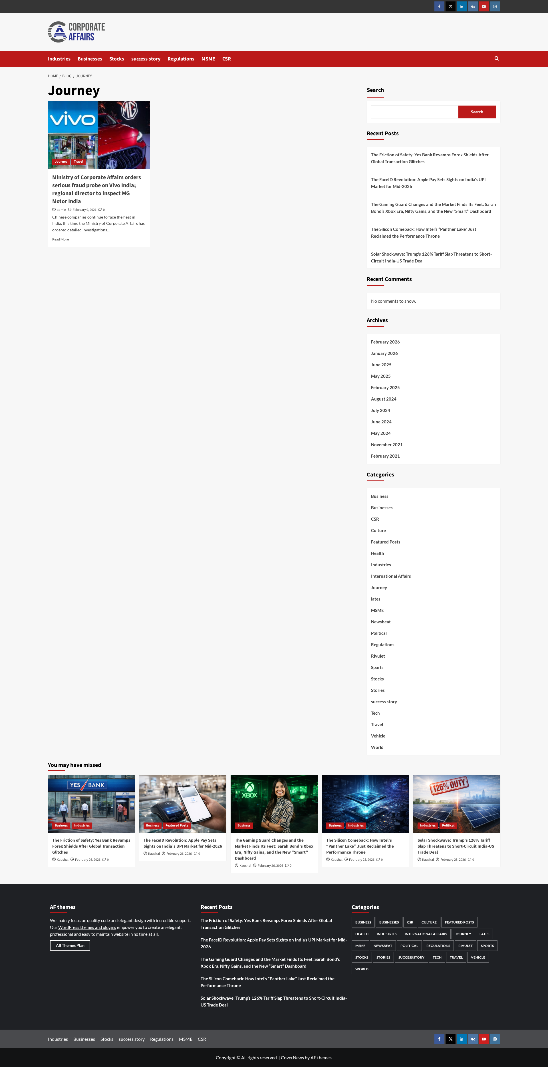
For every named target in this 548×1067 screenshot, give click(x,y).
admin (61, 209)
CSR (226, 58)
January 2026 (384, 353)
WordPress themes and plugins (87, 927)
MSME (208, 58)
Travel (78, 161)
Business (379, 496)
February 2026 (385, 341)
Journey (61, 161)
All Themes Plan (70, 945)
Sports (377, 667)
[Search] (496, 59)
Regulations (181, 58)
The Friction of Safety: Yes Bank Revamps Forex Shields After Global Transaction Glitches (430, 158)
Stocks (116, 58)
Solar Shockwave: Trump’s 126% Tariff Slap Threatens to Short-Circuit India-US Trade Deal (431, 257)
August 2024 (383, 398)
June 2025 (381, 364)
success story (145, 58)
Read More (60, 239)
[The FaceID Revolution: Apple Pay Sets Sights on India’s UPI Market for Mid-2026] (182, 804)
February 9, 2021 (84, 209)
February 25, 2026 (361, 859)
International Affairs (391, 576)
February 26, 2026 (87, 859)
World (377, 747)
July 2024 (380, 410)
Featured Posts (385, 541)
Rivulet (378, 655)
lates (375, 598)
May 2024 (381, 433)
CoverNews (292, 1057)
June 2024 (381, 421)
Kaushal (62, 859)
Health (377, 553)
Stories (378, 690)
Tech (375, 713)
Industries (59, 58)
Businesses (90, 58)
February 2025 (385, 387)
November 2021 (387, 444)
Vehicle (378, 735)
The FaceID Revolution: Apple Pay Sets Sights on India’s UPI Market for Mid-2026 (428, 183)
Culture (378, 530)
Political (379, 633)
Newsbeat (381, 621)
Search (375, 90)
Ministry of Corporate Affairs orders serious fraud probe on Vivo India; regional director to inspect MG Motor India (96, 189)
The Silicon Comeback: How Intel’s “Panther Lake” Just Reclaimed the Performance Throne (423, 233)
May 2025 (381, 376)
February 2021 (385, 455)
